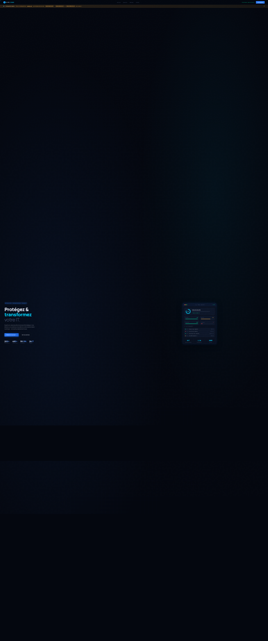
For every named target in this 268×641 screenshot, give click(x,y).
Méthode (131, 2)
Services (119, 2)
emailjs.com (29, 6)
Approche (125, 2)
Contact (137, 2)
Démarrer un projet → (11, 335)
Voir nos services (26, 335)
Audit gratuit (260, 2)
